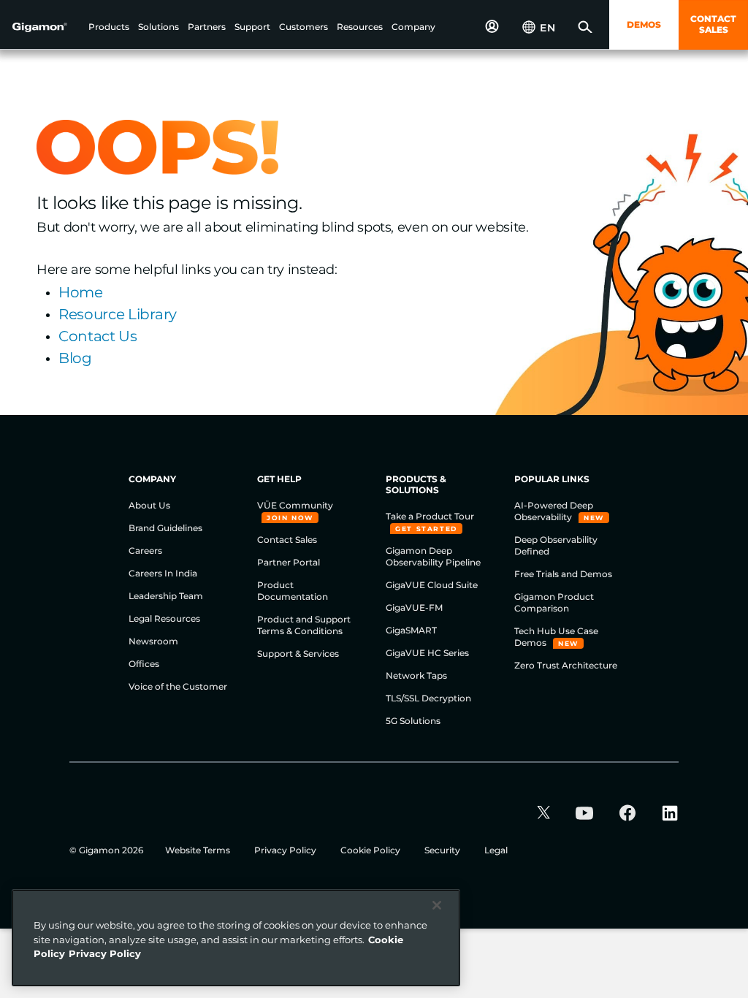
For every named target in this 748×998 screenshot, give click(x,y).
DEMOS (644, 24)
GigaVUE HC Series (427, 652)
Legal (496, 850)
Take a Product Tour (430, 516)
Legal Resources (164, 618)
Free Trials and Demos (563, 573)
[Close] (437, 905)
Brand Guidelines (165, 527)
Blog (75, 358)
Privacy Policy (286, 850)
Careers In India (163, 573)
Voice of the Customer (178, 686)
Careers (145, 550)
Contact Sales (287, 539)
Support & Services (298, 653)
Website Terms (198, 850)
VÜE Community (295, 505)
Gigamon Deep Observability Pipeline (433, 556)
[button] (109, 27)
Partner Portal (288, 562)
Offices (144, 663)
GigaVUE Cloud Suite (432, 584)
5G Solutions (413, 720)
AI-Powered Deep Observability (553, 511)
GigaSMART (411, 630)
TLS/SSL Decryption (428, 698)
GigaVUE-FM (414, 607)
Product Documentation (292, 590)
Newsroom (153, 641)
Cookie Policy (371, 850)
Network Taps (416, 675)
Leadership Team (166, 595)
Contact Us (97, 336)
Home (80, 292)
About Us (149, 505)
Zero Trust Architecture (565, 665)
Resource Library (117, 314)
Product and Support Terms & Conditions (304, 625)
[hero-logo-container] (47, 26)
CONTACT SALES (713, 24)
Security (443, 850)
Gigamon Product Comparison (554, 602)
